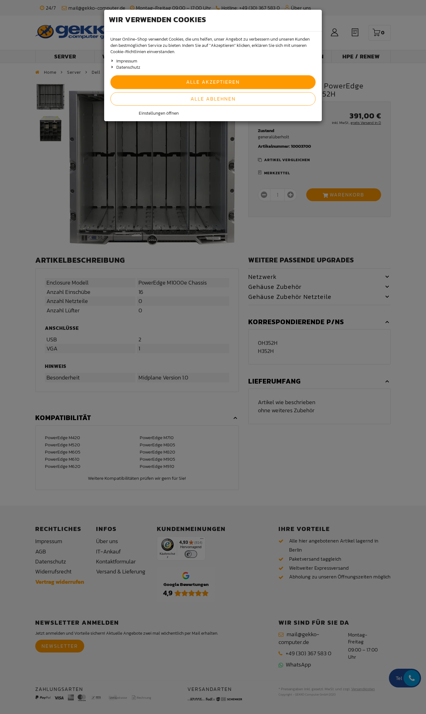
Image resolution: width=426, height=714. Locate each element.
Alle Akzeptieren (213, 82)
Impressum (126, 61)
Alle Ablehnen (213, 98)
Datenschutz (128, 67)
